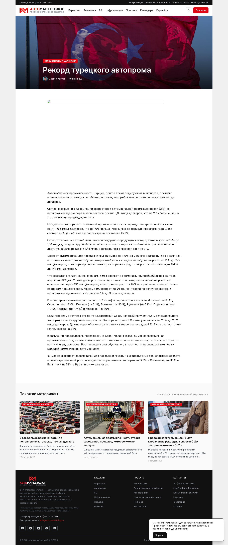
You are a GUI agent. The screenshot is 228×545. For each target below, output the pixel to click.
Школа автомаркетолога (158, 2)
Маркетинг (74, 10)
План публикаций (199, 2)
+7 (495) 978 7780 (49, 516)
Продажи (131, 10)
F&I (100, 10)
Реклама (178, 497)
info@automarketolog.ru (52, 520)
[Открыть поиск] (189, 10)
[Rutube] (55, 528)
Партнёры (162, 10)
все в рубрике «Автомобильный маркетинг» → (182, 394)
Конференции (136, 2)
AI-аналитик (140, 483)
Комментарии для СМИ (185, 492)
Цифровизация (114, 10)
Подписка (200, 10)
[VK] (39, 528)
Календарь (146, 10)
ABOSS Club (140, 506)
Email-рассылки (181, 2)
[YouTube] (23, 528)
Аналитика (90, 10)
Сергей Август (57, 78)
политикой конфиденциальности (170, 528)
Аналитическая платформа (148, 488)
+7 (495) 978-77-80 (183, 483)
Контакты (148, 540)
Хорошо (159, 535)
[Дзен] (47, 528)
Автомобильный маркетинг (60, 61)
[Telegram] (31, 528)
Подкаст (138, 501)
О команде (179, 501)
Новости (98, 506)
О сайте (177, 506)
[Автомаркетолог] (42, 10)
